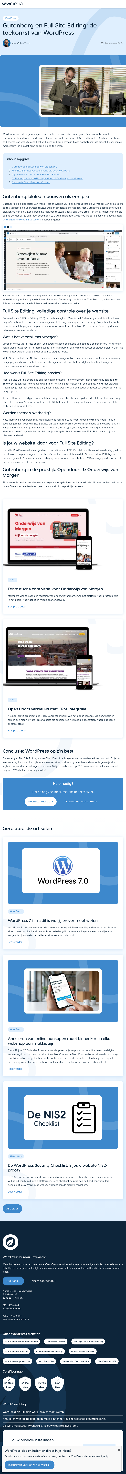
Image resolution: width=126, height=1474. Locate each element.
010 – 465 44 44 (11, 1305)
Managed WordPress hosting (88, 1341)
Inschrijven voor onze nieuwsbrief (29, 1465)
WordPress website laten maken (21, 1341)
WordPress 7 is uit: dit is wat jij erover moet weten (33, 1412)
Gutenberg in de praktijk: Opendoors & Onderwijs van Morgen (47, 178)
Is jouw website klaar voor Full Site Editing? (37, 174)
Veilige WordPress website (75, 1361)
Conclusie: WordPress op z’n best (31, 182)
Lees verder (15, 942)
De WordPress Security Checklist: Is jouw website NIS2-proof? (40, 1425)
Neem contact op (39, 801)
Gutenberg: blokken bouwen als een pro (34, 167)
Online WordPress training (49, 1351)
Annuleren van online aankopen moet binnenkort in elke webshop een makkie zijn (54, 1419)
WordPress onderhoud (16, 1351)
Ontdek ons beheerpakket (81, 801)
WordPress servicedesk (82, 1351)
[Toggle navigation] (120, 4)
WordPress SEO (46, 1361)
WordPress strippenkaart (17, 1361)
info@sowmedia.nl (12, 1309)
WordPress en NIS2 (106, 1361)
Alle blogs (12, 1208)
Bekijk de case (16, 606)
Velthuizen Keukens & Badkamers (22, 219)
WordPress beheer (55, 1341)
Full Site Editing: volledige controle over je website (41, 170)
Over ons (12, 1281)
